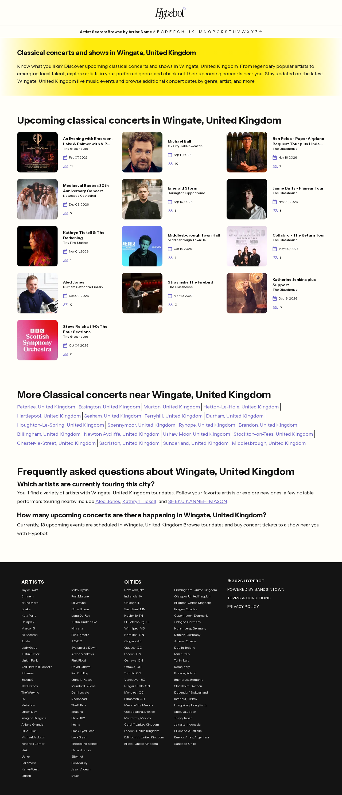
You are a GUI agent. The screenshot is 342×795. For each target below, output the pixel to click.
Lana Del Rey (80, 615)
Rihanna (27, 673)
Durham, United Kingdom (234, 416)
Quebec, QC (133, 648)
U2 (23, 699)
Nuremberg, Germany (190, 628)
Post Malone (80, 596)
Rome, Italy (182, 667)
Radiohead (79, 699)
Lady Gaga (29, 648)
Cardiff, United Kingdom (141, 724)
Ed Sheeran (29, 635)
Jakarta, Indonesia (187, 724)
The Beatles (29, 686)
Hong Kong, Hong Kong (190, 705)
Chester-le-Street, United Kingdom (56, 443)
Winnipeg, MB (134, 628)
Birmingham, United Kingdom (195, 590)
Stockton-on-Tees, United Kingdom (273, 434)
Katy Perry (28, 615)
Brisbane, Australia (188, 731)
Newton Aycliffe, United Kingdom (122, 434)
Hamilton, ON (134, 635)
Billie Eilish (29, 731)
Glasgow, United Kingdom (192, 596)
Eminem (27, 596)
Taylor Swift (29, 590)
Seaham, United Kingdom (112, 416)
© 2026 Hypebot (246, 580)
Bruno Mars (29, 603)
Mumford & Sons (83, 686)
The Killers (78, 705)
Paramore (28, 763)
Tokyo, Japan (183, 718)
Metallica (28, 705)
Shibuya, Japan (185, 712)
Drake (25, 609)
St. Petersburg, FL (137, 622)
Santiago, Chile (185, 744)
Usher (25, 756)
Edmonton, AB (134, 699)
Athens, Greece (185, 641)
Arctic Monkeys (82, 654)
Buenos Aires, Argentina (191, 737)
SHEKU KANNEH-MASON (197, 501)
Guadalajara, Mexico (139, 712)
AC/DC (76, 641)
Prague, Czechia (185, 609)
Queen (26, 776)
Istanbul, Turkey (185, 699)
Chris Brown (80, 609)
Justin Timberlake (84, 622)
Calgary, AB (132, 641)
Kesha (75, 724)
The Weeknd (30, 692)
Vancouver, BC (134, 680)
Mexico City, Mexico (138, 705)
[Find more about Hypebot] (171, 13)
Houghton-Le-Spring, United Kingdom (60, 425)
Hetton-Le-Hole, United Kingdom (241, 407)
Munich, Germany (187, 635)
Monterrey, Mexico (137, 718)
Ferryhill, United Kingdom (174, 416)
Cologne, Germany (187, 622)
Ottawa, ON (133, 667)
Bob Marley (79, 763)
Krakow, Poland (185, 673)
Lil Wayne (78, 603)
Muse (75, 776)
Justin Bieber (30, 654)
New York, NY (134, 590)
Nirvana (77, 628)
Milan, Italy (182, 654)
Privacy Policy (243, 606)
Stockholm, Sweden (188, 686)
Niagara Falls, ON (137, 686)
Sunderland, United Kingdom (195, 443)
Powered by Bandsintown (256, 589)
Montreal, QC (134, 692)
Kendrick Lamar (33, 744)
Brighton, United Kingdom (192, 603)
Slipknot (77, 756)
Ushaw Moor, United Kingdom (196, 434)
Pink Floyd (78, 660)
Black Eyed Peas (82, 731)
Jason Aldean (81, 769)
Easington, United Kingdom (109, 407)
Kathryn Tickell (139, 501)
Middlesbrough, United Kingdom (269, 443)
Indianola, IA (133, 596)
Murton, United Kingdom (171, 407)
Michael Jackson (33, 737)
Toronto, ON (132, 673)
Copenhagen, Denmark (191, 615)
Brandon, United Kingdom (268, 425)
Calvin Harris (81, 750)
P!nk (24, 750)
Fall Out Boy (79, 673)
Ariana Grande (32, 724)
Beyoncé (27, 680)
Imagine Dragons (33, 718)
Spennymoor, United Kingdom (141, 425)
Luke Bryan (79, 737)
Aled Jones (107, 501)
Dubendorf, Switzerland (191, 692)
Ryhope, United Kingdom (207, 425)
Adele (25, 641)
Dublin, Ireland (184, 648)
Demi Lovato (80, 692)
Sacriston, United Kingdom (129, 443)
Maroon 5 (28, 628)
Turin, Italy (181, 660)
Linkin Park (29, 660)
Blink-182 (78, 718)
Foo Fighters (80, 635)
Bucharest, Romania (188, 680)
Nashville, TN (133, 615)
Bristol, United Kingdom (141, 744)
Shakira (77, 712)
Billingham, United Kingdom (48, 434)
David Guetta (81, 667)
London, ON (132, 654)
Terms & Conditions (249, 598)
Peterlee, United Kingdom (46, 407)
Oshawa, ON (133, 660)
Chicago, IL (132, 603)
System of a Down (83, 648)
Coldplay (27, 622)
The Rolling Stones (84, 744)
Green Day (29, 712)
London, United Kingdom (141, 731)
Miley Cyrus (79, 590)
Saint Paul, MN (134, 609)
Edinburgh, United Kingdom (144, 737)
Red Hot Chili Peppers (36, 667)
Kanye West (29, 769)
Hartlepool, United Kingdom (49, 416)
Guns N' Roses (81, 680)
